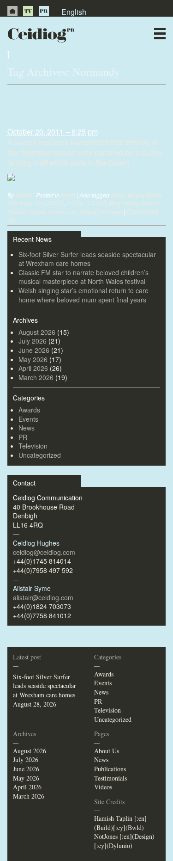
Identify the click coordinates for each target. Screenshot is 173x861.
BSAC (56, 203)
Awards (29, 409)
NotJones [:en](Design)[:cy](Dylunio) (124, 841)
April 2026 (33, 368)
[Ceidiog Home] (12, 11)
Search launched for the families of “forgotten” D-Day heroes (85, 105)
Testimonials (110, 778)
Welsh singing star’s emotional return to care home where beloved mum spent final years (83, 295)
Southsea (110, 211)
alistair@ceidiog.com (43, 597)
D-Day (74, 203)
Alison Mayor (127, 195)
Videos (103, 786)
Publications (110, 768)
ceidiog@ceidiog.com (44, 552)
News (68, 195)
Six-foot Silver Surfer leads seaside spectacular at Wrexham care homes (87, 259)
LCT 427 (95, 203)
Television (33, 445)
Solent (87, 211)
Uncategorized (39, 455)
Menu (160, 33)
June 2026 (33, 350)
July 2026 (32, 340)
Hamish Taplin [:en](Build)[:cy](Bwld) (120, 823)
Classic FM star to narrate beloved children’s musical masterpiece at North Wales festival (83, 277)
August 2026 (36, 332)
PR (44, 11)
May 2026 (33, 359)
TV (28, 11)
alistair (23, 195)
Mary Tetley (123, 203)
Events (28, 419)
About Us (106, 750)
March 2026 (36, 377)
